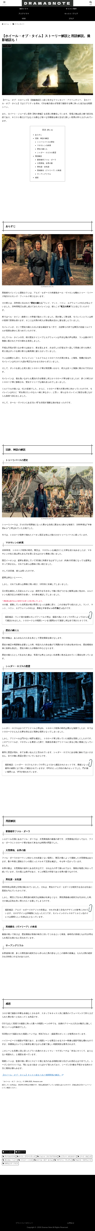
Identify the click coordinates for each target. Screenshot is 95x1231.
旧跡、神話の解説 (42, 138)
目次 (44, 130)
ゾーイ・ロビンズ (86, 1156)
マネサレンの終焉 (44, 145)
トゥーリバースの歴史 (45, 142)
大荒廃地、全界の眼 (45, 163)
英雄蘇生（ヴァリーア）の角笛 (49, 170)
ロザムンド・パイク (11, 1163)
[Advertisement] (47, 201)
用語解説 (38, 156)
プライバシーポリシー (24, 1223)
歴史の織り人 (42, 149)
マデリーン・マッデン (63, 1160)
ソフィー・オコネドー (68, 1156)
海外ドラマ (21, 1152)
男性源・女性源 (43, 167)
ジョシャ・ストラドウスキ (48, 1156)
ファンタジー (9, 1152)
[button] (88, 663)
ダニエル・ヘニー (10, 1160)
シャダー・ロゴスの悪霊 (46, 153)
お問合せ (70, 1223)
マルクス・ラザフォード (83, 1160)
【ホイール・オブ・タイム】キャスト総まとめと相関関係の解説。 (31, 1075)
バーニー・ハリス (26, 1160)
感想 (36, 178)
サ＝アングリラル (44, 174)
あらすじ (38, 135)
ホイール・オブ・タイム (44, 1160)
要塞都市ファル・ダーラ (46, 160)
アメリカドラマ (10, 1156)
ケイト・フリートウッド (27, 1156)
